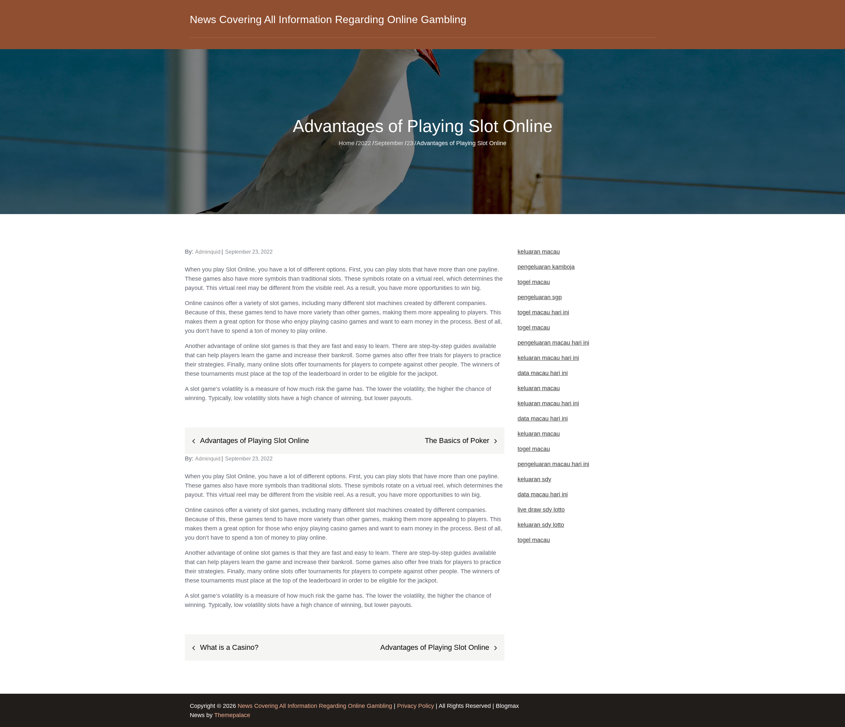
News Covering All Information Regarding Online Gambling (328, 19)
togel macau (534, 540)
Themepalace (232, 715)
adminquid (207, 252)
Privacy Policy (415, 706)
